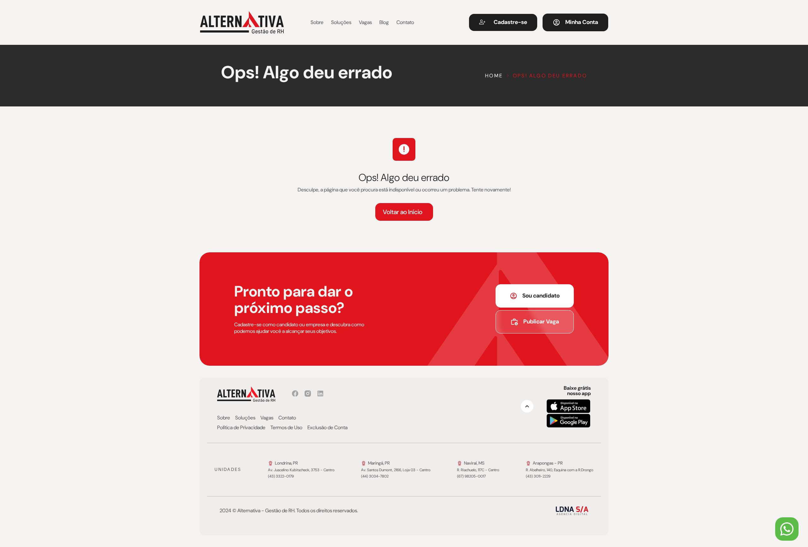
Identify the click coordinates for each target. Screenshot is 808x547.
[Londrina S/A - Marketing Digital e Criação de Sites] (572, 510)
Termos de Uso (286, 427)
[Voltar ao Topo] (527, 406)
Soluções (341, 22)
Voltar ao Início (402, 212)
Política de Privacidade (241, 427)
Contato (405, 22)
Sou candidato (541, 295)
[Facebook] (295, 393)
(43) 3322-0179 (281, 476)
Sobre (317, 22)
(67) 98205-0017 (471, 476)
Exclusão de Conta (327, 427)
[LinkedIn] (320, 393)
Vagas (365, 22)
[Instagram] (308, 393)
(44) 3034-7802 (375, 476)
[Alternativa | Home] (242, 22)
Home (494, 75)
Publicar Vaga (541, 321)
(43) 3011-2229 (538, 476)
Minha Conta (581, 22)
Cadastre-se (510, 22)
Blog (384, 22)
